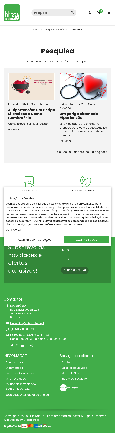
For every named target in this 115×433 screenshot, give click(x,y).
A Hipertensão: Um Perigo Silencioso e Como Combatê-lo (31, 113)
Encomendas (14, 368)
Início (36, 29)
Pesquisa (77, 29)
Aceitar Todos (86, 240)
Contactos (69, 362)
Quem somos (14, 362)
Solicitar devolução (74, 368)
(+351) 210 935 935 (22, 329)
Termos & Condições (19, 373)
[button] (57, 229)
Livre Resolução (15, 378)
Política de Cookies (18, 389)
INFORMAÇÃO (15, 355)
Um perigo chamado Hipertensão (79, 115)
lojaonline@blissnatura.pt (27, 323)
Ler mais (13, 129)
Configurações (29, 190)
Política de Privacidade (20, 384)
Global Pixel (31, 420)
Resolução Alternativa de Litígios (27, 395)
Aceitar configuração (34, 240)
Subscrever (72, 270)
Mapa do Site (70, 373)
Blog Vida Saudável (56, 29)
